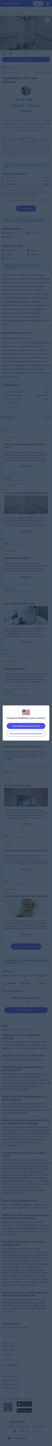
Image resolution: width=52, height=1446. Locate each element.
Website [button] (11, 983)
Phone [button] (43, 983)
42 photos (9, 67)
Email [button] (27, 983)
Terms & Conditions (39, 1426)
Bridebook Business (11, 1365)
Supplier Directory (10, 1380)
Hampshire (9, 72)
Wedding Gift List (10, 1388)
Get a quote (27, 59)
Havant (18, 72)
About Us (7, 1342)
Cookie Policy (10, 1426)
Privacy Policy (24, 1426)
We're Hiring (8, 1346)
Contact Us (7, 1353)
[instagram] (28, 1002)
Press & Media (9, 1350)
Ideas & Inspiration (11, 1384)
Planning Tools (9, 1376)
